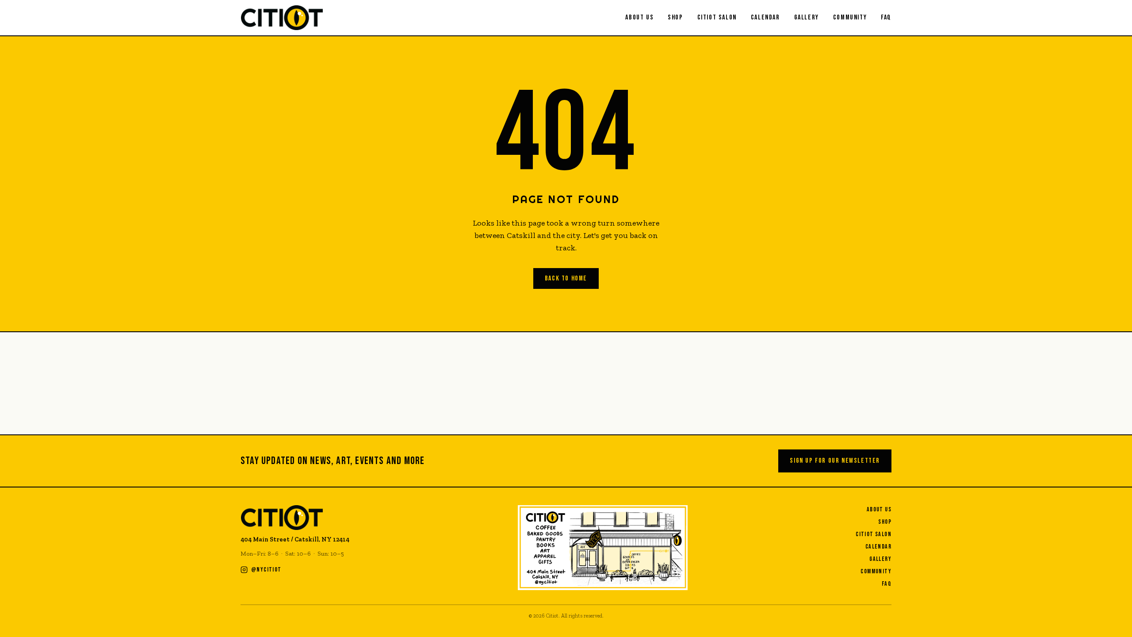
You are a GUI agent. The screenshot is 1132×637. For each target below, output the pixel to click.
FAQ (886, 17)
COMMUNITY (850, 17)
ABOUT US (639, 17)
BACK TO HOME (566, 278)
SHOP (675, 17)
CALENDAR (765, 17)
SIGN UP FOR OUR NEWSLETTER (835, 461)
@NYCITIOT (266, 569)
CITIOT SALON (717, 17)
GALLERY (806, 17)
